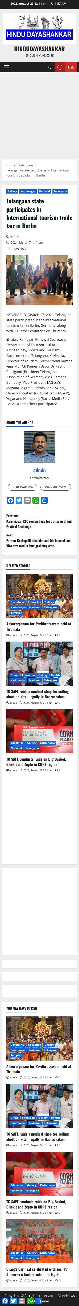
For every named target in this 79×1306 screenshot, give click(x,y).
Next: (38, 540)
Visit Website (22, 487)
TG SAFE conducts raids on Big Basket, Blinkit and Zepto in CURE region (36, 761)
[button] (6, 67)
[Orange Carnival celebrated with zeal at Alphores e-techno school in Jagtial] (39, 1241)
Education (34, 602)
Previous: (39, 521)
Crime (15, 675)
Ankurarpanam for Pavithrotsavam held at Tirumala (38, 626)
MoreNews (66, 1295)
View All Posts (56, 487)
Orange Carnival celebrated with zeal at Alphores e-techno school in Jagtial (36, 1271)
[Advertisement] (39, 113)
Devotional (18, 602)
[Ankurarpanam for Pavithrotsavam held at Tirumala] (39, 596)
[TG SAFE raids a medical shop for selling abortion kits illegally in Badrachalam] (39, 664)
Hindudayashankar (39, 48)
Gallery (12, 191)
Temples (16, 612)
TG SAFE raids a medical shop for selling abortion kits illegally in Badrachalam (37, 694)
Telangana (60, 191)
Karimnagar (27, 191)
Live (71, 67)
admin (14, 236)
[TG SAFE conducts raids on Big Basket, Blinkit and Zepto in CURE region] (39, 731)
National (44, 191)
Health (55, 675)
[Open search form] (49, 67)
